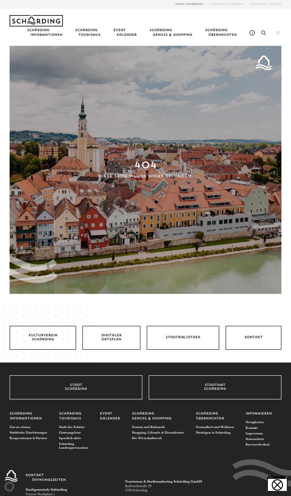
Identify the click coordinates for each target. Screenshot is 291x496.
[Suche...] (264, 33)
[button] (277, 33)
